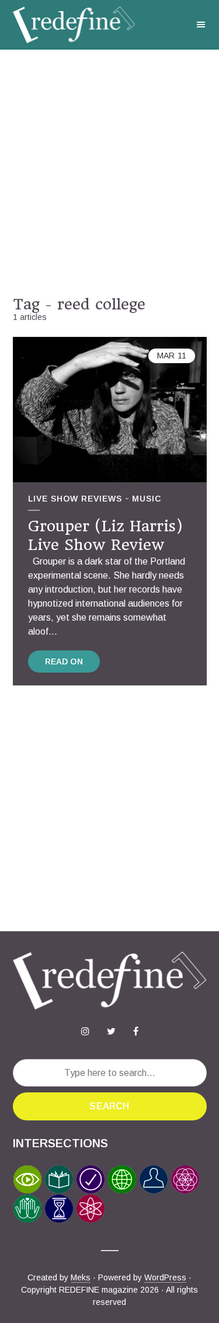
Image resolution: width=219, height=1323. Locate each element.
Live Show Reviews (75, 498)
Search (109, 1106)
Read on (64, 661)
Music (146, 498)
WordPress (165, 1277)
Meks (81, 1277)
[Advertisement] (109, 172)
